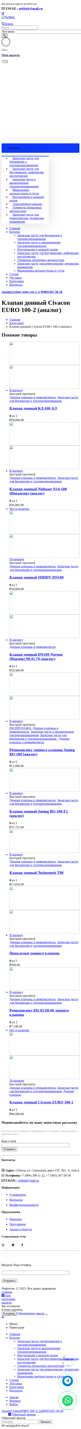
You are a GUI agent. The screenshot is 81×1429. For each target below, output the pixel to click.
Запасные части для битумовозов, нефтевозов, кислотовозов (26, 172)
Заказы (14, 1397)
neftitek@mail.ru (31, 8)
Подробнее (16, 559)
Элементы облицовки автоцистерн (25, 209)
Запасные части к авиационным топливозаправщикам (24, 183)
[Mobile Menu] (3, 13)
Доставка (15, 277)
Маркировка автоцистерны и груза (24, 191)
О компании (17, 1194)
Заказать (45, 1421)
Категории (16, 281)
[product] (44, 365)
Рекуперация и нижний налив (37, 249)
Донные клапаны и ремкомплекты (32, 397)
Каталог (14, 231)
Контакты (16, 284)
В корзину (16, 390)
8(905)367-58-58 (51, 292)
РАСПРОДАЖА (20, 728)
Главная (14, 228)
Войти (13, 1404)
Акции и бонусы (20, 1229)
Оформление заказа (30, 1313)
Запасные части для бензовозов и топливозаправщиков (24, 161)
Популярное (17, 1224)
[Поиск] (4, 35)
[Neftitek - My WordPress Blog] (8, 17)
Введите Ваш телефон (16, 1265)
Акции (6, 292)
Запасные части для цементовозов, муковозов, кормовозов (26, 218)
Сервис (16, 292)
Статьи (14, 274)
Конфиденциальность (24, 1205)
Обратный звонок (23, 1414)
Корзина (15, 1400)
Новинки (15, 1219)
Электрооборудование (27, 204)
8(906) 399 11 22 (31, 292)
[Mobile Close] (3, 1317)
